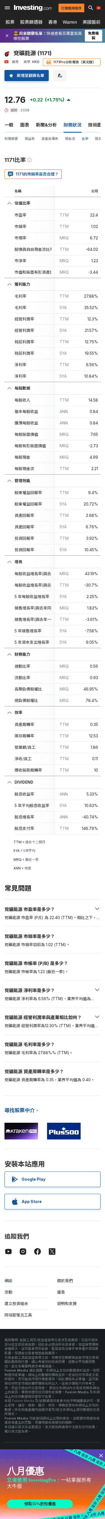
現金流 (70, 139)
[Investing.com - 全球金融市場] (33, 7)
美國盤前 (92, 22)
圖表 (24, 125)
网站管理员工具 (18, 1315)
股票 (10, 22)
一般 (8, 125)
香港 (52, 22)
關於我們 (65, 1280)
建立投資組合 (16, 1303)
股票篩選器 (31, 22)
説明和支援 (67, 1303)
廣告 (61, 1292)
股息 (98, 139)
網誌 (8, 1280)
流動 (8, 1292)
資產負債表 (49, 139)
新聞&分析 (46, 125)
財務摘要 (11, 139)
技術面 (95, 125)
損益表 (30, 139)
